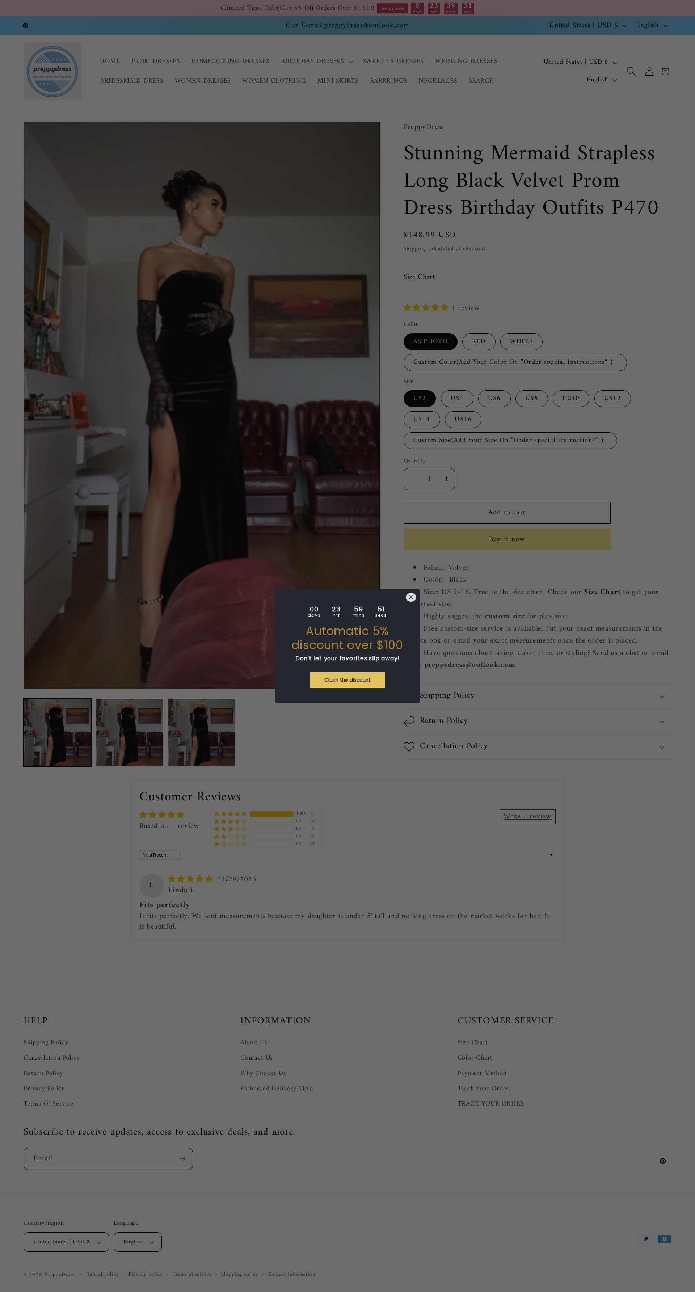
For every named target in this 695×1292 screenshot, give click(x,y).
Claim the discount (347, 680)
